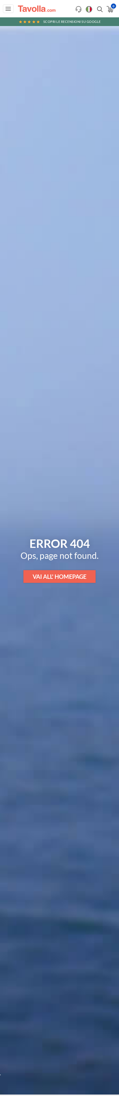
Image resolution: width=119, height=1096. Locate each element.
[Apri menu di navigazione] (8, 8)
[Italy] (89, 9)
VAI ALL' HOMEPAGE (59, 576)
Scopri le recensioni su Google (72, 21)
